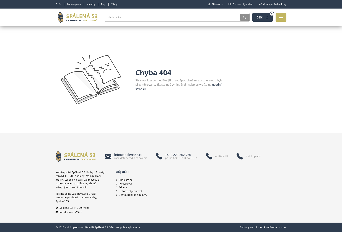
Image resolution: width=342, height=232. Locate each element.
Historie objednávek (130, 191)
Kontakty (91, 4)
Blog (103, 4)
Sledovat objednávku (243, 4)
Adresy (123, 187)
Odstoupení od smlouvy (274, 4)
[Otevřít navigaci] (281, 17)
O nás (58, 4)
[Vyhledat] (244, 17)
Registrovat (125, 183)
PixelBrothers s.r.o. (275, 227)
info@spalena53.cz (70, 212)
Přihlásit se (217, 4)
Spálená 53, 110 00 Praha (74, 207)
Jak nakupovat (74, 4)
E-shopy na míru (250, 227)
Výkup (114, 4)
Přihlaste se (126, 180)
